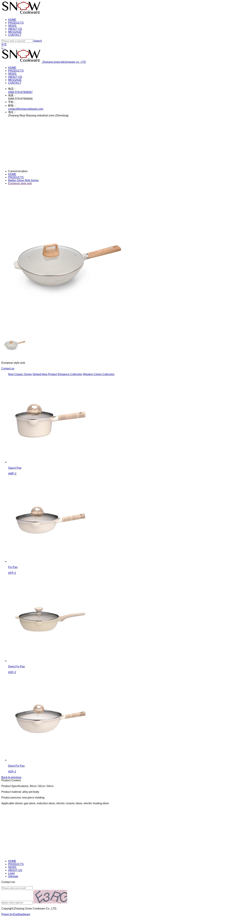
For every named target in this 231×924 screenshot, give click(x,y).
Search (37, 40)
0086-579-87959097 (20, 92)
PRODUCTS (16, 22)
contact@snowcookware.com (25, 108)
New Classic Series (20, 374)
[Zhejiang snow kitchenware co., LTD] (21, 14)
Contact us (7, 368)
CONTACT (14, 34)
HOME (12, 19)
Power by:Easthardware (15, 914)
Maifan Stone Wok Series (23, 180)
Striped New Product (44, 374)
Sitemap (13, 876)
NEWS (12, 25)
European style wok (20, 183)
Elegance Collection (70, 374)
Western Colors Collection (98, 374)
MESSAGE (15, 31)
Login (11, 873)
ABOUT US (15, 28)
